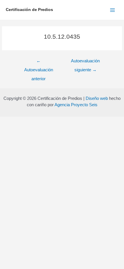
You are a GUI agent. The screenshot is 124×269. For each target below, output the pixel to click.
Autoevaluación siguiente (85, 62)
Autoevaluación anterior (38, 62)
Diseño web (97, 98)
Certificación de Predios (29, 10)
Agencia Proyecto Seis (76, 104)
